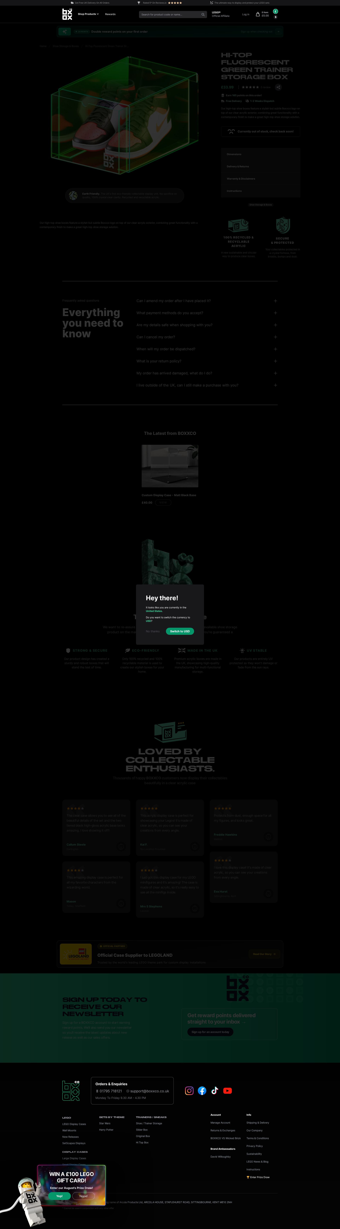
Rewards (110, 14)
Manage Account (220, 1122)
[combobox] (173, 14)
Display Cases (75, 1152)
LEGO (66, 1117)
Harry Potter (106, 1129)
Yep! (59, 1196)
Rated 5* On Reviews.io (154, 2)
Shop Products (87, 13)
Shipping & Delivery (257, 1122)
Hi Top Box (142, 1142)
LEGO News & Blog (257, 1161)
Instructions (253, 1169)
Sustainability (254, 1153)
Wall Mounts (69, 1130)
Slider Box (142, 1129)
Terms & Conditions (257, 1138)
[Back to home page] (71, 1091)
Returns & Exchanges (223, 1130)
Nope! (84, 1196)
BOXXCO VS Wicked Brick (226, 1138)
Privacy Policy (254, 1145)
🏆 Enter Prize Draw (258, 1177)
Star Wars (104, 1123)
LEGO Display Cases (74, 1123)
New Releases (70, 1136)
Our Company (254, 1130)
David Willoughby (221, 1156)
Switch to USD (180, 631)
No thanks (153, 631)
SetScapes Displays (73, 1143)
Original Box (143, 1136)
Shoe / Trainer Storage (149, 1123)
